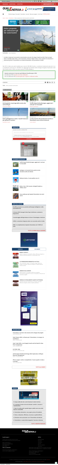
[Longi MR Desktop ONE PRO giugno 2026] (29, 149)
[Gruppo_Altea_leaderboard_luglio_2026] (40, 9)
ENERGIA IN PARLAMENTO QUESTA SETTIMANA (31, 280)
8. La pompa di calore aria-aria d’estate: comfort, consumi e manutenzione (27, 405)
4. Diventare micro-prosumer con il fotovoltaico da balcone (27, 417)
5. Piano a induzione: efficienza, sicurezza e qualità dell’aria (27, 415)
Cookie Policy (34, 461)
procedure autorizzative (13, 85)
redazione (48, 459)
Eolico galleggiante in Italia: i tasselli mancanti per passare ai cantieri (15, 119)
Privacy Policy (2, 464)
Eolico (10, 53)
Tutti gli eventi (40, 367)
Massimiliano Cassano (6, 122)
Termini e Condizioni (40, 461)
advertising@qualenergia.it (10, 450)
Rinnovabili (17, 14)
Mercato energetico (33, 14)
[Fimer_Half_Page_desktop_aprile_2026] (29, 308)
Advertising (12, 4)
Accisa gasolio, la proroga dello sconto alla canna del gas (14, 103)
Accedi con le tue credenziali (20, 74)
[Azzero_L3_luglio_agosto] (29, 22)
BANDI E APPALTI (24, 252)
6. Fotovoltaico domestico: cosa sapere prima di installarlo (27, 412)
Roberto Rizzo (7, 47)
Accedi (45, 1)
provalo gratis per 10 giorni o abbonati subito (27, 76)
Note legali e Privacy (27, 461)
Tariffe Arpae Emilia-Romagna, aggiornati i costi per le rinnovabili (41, 103)
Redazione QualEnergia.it (34, 106)
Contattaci (20, 4)
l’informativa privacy (26, 136)
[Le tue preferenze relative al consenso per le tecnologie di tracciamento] (56, 463)
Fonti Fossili (40, 14)
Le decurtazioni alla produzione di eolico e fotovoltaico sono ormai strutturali (41, 119)
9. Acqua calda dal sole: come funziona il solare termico (26, 402)
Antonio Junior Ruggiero (7, 106)
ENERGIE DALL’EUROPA (25, 270)
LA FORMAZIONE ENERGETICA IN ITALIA (29, 261)
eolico (7, 85)
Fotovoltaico (22, 14)
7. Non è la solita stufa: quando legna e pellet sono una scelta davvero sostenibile (28, 409)
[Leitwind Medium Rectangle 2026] (29, 239)
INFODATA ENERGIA (6, 1)
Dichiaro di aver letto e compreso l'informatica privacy (23, 135)
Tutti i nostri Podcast (38, 423)
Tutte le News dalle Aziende (36, 230)
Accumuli (27, 14)
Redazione (5, 4)
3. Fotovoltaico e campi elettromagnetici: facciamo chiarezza (28, 420)
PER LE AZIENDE (6, 447)
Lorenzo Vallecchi (33, 122)
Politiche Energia (11, 14)
